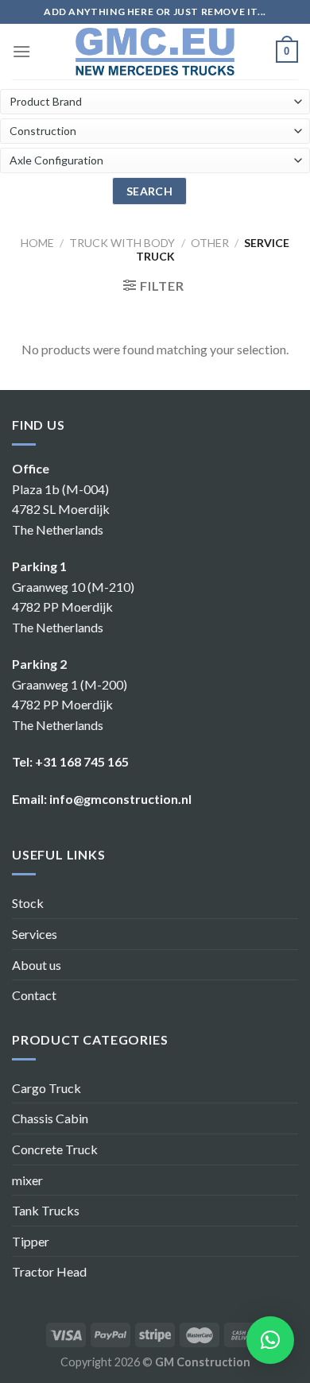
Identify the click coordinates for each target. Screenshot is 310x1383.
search (149, 191)
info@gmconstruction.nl (120, 798)
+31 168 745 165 (82, 761)
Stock (28, 902)
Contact (34, 994)
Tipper (30, 1241)
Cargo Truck (46, 1087)
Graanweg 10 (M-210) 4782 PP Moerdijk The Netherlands (73, 607)
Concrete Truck (55, 1149)
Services (34, 933)
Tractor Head (49, 1271)
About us (36, 964)
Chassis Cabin (50, 1118)
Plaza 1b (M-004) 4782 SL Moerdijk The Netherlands (61, 509)
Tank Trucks (45, 1210)
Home (37, 242)
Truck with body (122, 242)
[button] (270, 1340)
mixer (27, 1180)
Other (210, 242)
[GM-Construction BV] (155, 51)
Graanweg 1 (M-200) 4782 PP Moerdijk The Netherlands (69, 704)
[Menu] (21, 51)
